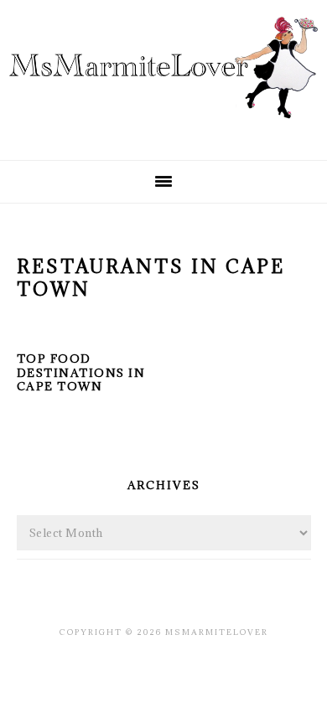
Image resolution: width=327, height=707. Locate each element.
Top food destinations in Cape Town (81, 373)
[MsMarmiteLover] (163, 132)
